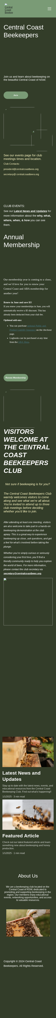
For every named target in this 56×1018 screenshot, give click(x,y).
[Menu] (49, 8)
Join (15, 95)
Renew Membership (16, 377)
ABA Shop (23, 342)
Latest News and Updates (30, 211)
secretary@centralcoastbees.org (22, 573)
